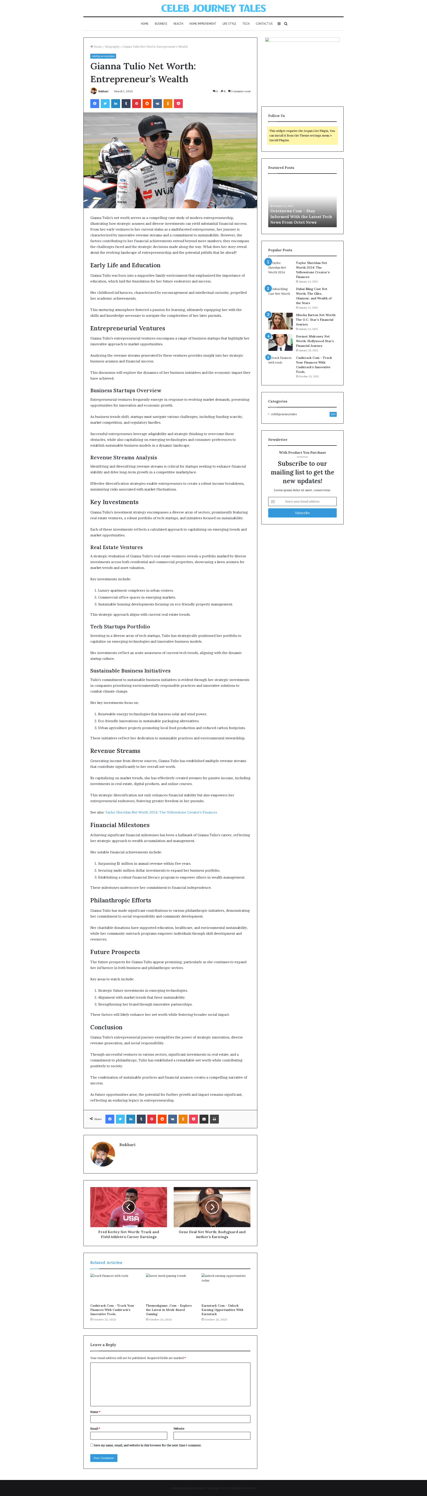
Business (161, 24)
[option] (302, 202)
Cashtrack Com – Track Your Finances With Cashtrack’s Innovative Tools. (112, 1310)
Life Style (229, 24)
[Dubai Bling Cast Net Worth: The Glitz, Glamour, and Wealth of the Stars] (280, 295)
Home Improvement (202, 24)
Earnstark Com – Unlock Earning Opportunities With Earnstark (222, 1310)
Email (95, 1428)
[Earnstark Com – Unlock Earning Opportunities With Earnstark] (225, 1287)
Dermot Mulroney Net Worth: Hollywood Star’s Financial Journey (315, 341)
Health (178, 24)
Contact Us (264, 24)
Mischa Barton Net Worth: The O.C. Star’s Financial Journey (316, 319)
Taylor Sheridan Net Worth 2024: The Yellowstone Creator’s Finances (161, 812)
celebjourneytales (103, 56)
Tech (246, 24)
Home (145, 24)
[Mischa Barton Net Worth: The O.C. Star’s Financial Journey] (280, 321)
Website (178, 1428)
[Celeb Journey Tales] (213, 8)
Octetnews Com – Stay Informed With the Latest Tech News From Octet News (301, 216)
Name (95, 1412)
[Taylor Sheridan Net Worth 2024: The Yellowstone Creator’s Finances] (280, 269)
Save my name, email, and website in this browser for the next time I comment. (148, 1445)
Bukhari (103, 91)
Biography (112, 46)
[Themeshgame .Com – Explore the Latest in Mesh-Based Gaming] (170, 1287)
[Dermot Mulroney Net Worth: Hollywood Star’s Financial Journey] (280, 342)
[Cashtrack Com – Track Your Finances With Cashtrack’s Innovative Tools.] (114, 1287)
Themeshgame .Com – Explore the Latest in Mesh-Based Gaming (169, 1310)
